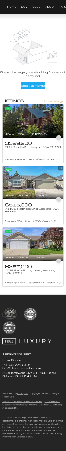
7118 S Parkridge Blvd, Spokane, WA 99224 (32, 210)
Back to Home (33, 85)
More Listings (54, 101)
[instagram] (17, 383)
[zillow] (11, 383)
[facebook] (4, 383)
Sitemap (55, 404)
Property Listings (38, 404)
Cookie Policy (52, 401)
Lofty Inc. (22, 393)
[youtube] (24, 383)
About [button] (50, 6)
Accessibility (10, 407)
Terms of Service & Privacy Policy (22, 401)
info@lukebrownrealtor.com (21, 368)
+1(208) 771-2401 (16, 364)
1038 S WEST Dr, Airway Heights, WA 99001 (30, 272)
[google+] (30, 383)
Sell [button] (36, 6)
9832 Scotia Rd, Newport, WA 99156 (33, 147)
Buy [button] (24, 6)
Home (11, 6)
